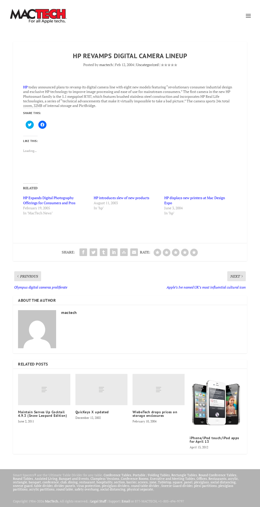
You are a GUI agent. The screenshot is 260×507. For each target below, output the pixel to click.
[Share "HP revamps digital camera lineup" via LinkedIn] (114, 252)
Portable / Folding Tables (151, 475)
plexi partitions (205, 485)
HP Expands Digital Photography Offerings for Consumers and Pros (49, 200)
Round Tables (23, 478)
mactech (106, 64)
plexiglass (201, 482)
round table (64, 489)
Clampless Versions (104, 478)
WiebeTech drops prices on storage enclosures (155, 414)
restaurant (87, 482)
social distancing (223, 482)
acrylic (233, 478)
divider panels (64, 485)
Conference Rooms (135, 478)
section (119, 482)
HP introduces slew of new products (121, 197)
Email (126, 501)
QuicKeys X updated (92, 412)
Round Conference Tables (217, 475)
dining (73, 482)
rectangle (20, 482)
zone (152, 482)
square (178, 482)
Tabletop (164, 482)
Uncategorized (147, 64)
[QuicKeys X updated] (101, 389)
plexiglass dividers (115, 485)
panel (188, 482)
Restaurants (217, 478)
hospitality (104, 482)
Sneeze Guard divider (176, 485)
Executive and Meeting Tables (172, 478)
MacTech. (52, 501)
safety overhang (87, 489)
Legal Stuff (98, 501)
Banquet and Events (74, 478)
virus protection (88, 485)
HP (25, 87)
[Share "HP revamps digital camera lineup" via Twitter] (93, 252)
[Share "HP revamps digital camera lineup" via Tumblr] (104, 252)
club (63, 482)
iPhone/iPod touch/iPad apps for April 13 (214, 440)
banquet (35, 482)
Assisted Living (46, 478)
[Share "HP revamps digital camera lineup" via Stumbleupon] (124, 252)
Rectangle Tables (184, 475)
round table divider (145, 485)
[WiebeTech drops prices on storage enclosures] (159, 389)
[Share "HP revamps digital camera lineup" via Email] (134, 252)
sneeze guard (22, 485)
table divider (43, 485)
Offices (202, 478)
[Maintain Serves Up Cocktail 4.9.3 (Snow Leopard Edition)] (44, 389)
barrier (131, 482)
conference (50, 482)
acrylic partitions (42, 489)
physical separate (140, 489)
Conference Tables (117, 475)
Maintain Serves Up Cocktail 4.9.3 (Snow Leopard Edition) (42, 414)
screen (143, 482)
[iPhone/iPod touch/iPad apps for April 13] (216, 402)
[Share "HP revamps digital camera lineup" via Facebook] (83, 252)
